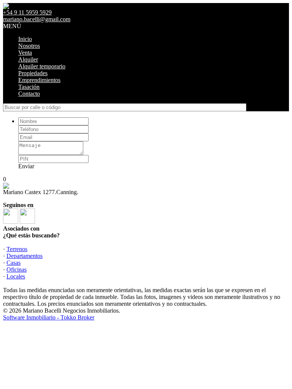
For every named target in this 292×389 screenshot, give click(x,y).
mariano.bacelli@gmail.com (36, 19)
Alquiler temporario (41, 66)
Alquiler (28, 59)
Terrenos (16, 249)
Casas (13, 262)
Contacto (29, 93)
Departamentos (24, 256)
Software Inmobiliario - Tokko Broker (48, 317)
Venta (25, 52)
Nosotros (29, 46)
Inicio (25, 39)
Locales (15, 276)
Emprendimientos (39, 80)
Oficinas (16, 269)
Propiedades (33, 73)
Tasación (29, 87)
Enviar (26, 166)
